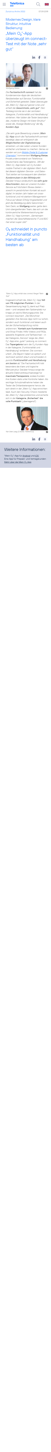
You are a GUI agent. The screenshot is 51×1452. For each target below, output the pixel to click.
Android (26, 455)
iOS (37, 455)
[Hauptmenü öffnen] (4, 4)
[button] (33, 57)
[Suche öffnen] (38, 4)
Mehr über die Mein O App (17, 462)
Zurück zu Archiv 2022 (15, 11)
